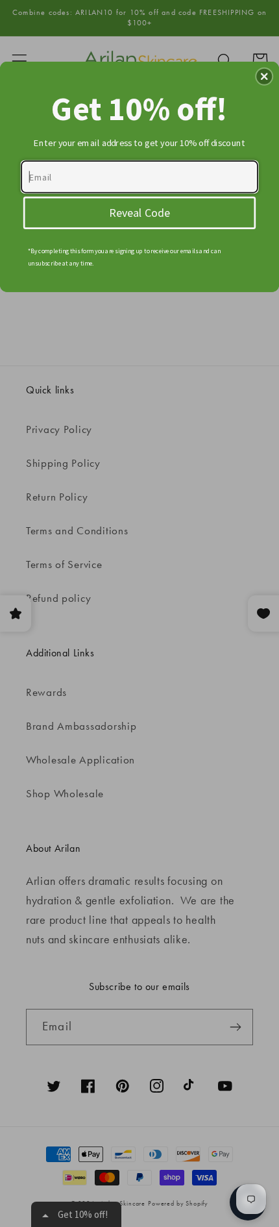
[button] (264, 76)
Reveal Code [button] (139, 211)
